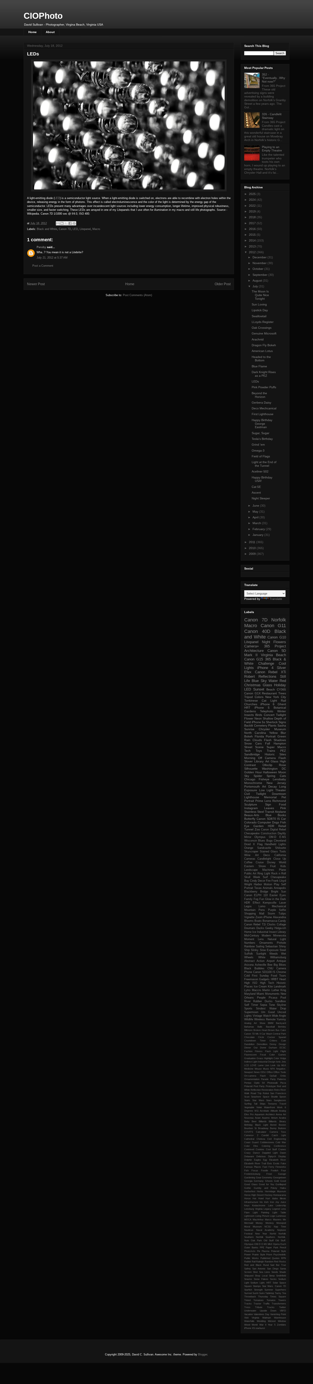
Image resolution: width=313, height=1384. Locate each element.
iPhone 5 (262, 707)
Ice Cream (260, 986)
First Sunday (260, 975)
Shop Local (261, 1275)
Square (248, 1286)
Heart (282, 979)
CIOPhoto (43, 15)
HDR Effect (252, 902)
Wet (283, 953)
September (260, 274)
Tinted (247, 1300)
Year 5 (271, 1324)
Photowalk (272, 1083)
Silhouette (251, 768)
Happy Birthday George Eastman (262, 423)
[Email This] (58, 223)
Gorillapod (281, 1184)
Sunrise (249, 729)
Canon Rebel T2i (255, 924)
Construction (268, 833)
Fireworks (281, 1167)
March (257, 523)
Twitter (282, 1307)
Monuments (272, 993)
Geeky (269, 928)
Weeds (273, 953)
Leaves (269, 808)
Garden (258, 826)
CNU (270, 968)
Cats (283, 776)
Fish (246, 1170)
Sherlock (272, 722)
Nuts (246, 1240)
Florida (259, 736)
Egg (265, 1160)
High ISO (250, 982)
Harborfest (249, 1191)
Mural (247, 1226)
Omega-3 (258, 450)
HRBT (274, 979)
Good (283, 1181)
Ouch (283, 1244)
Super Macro (276, 747)
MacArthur (258, 1219)
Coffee (248, 862)
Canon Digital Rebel (273, 829)
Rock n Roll (278, 873)
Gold (276, 1181)
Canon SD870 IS (268, 818)
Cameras (249, 858)
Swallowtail (259, 316)
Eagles (257, 1160)
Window (282, 1321)
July (256, 286)
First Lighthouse (262, 414)
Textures (272, 1103)
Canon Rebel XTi (270, 672)
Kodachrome (258, 1205)
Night (266, 642)
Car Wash (266, 1033)
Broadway (263, 1128)
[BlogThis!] (62, 223)
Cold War (281, 1142)
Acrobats (264, 1110)
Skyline (281, 1004)
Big (276, 964)
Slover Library (254, 761)
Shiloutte (280, 847)
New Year (261, 1233)
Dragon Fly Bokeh (264, 345)
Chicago (249, 779)
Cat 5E (256, 486)
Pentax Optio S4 (254, 1083)
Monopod (281, 1223)
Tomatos (271, 1300)
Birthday (248, 1125)
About (50, 32)
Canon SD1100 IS (264, 972)
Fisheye (264, 779)
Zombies (281, 1324)
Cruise (260, 862)
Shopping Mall (254, 913)
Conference (280, 1146)
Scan (247, 1096)
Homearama (279, 1195)
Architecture (254, 651)
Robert (249, 677)
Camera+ (251, 646)
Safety (247, 1268)
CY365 (281, 689)
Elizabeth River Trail (255, 1163)
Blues (261, 840)
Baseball (270, 1026)
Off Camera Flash (272, 758)
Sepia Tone (267, 1004)
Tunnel (248, 829)
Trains (271, 750)
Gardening (249, 1177)
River (247, 1001)
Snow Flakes (261, 1279)
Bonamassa (270, 920)
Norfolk (278, 619)
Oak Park (256, 1240)
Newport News (252, 1072)
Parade (264, 1079)
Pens (261, 910)
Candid (265, 1135)
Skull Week (252, 877)
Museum (257, 1226)
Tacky (278, 1293)
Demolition (262, 1044)
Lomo (261, 906)
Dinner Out (250, 1047)
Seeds (274, 1272)
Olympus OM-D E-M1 (270, 837)
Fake (283, 1163)
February (259, 529)
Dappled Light (270, 1152)
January (258, 534)
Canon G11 (273, 625)
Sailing (260, 946)
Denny (273, 1044)
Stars (269, 1100)
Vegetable (249, 1107)
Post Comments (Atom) (137, 295)
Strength (258, 1289)
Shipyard (248, 1275)
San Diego (273, 1268)
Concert (269, 715)
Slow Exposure (269, 950)
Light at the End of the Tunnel (264, 463)
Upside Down (268, 1310)
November (260, 263)
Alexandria (279, 917)
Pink (283, 808)
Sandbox (280, 1001)
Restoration (267, 1090)
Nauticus (248, 1230)
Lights (282, 844)
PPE (262, 1247)
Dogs (275, 822)
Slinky (254, 950)
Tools (282, 851)
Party (273, 1079)
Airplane (280, 811)
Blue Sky (259, 681)
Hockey (268, 1195)
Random (269, 1261)
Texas (258, 888)
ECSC (283, 1047)
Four (283, 1170)
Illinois (283, 1198)
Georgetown (279, 1177)
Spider (258, 776)
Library (282, 931)
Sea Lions (264, 1272)
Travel (282, 1103)
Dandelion (249, 1044)
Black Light (261, 1125)
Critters (273, 1040)
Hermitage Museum (275, 1191)
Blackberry (250, 891)
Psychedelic (279, 1254)
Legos (248, 906)
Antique (281, 960)
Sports (248, 1008)
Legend (276, 1209)
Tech (247, 750)
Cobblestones (267, 1142)
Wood (247, 1324)
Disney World (276, 862)
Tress (247, 1307)
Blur (283, 732)
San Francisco (278, 1093)
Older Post (223, 284)
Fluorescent (250, 1054)
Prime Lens (263, 800)
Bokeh (248, 736)
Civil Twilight (255, 793)
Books (282, 815)
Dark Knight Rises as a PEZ (264, 373)
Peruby (41, 247)
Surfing (247, 1103)
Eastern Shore (255, 866)
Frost (269, 1174)
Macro (96, 229)
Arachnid (258, 339)
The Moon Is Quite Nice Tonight (260, 295)
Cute (283, 1040)
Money (259, 1223)
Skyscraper (251, 851)
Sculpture (250, 804)
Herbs (260, 1191)
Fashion (248, 1051)
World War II (259, 1324)
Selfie (282, 910)
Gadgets (264, 979)
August (258, 280)
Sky (246, 776)
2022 (253, 205)
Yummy (281, 1019)
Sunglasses (280, 1100)
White (261, 957)
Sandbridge (252, 754)
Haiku (283, 1188)
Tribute (258, 1307)
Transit (269, 811)
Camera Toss (278, 1132)
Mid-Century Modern (257, 935)
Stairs (247, 1100)
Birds (258, 715)
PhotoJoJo (249, 1251)
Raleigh (260, 1261)
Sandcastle (264, 847)
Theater (280, 790)
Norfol (273, 1233)
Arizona (249, 964)
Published (265, 1258)
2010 (253, 548)
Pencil (283, 1247)
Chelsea (261, 1139)
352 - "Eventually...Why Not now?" (273, 78)
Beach (270, 689)
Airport (271, 960)
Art (264, 786)
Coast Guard (251, 1142)
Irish (266, 1202)
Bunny (273, 1128)
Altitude (274, 1110)
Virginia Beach (273, 655)
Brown (271, 1030)
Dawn (283, 1152)
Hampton (280, 743)
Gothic (247, 1188)
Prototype (271, 1086)
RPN (283, 1258)
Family (248, 899)
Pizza (283, 1083)
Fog (256, 899)
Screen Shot (251, 1272)
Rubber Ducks (262, 1001)
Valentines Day (261, 1314)
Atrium (274, 1118)
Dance (256, 1152)
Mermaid (248, 1223)
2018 (253, 217)
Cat (264, 700)
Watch (267, 1015)
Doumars (249, 928)
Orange (248, 847)
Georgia (248, 1181)
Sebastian (271, 946)
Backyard (281, 1023)
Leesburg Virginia (253, 1209)
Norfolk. (282, 1237)
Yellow (273, 732)
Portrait (271, 736)
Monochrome (253, 783)
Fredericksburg (252, 1174)
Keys (247, 1205)
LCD (246, 1065)
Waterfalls (249, 1321)
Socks (273, 1279)
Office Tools (279, 1072)
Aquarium (259, 1114)
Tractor (257, 1303)
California (280, 855)
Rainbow (249, 946)
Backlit (248, 725)
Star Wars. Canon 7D (274, 1286)
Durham (273, 1047)
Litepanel (85, 229)
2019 (253, 211)
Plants (272, 725)
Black (247, 968)
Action (260, 960)
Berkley (282, 1026)
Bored (273, 1125)
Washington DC (274, 768)
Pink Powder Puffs (264, 387)
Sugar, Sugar (260, 433)
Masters (277, 1219)
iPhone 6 (267, 704)
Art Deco (262, 855)
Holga (283, 1058)
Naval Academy (265, 1230)
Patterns (281, 1079)
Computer (264, 822)
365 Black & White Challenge (265, 661)
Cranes (282, 1149)
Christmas (252, 685)
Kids (283, 866)
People (261, 997)
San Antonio (258, 1268)
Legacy (267, 1209)
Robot (266, 1093)
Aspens (266, 1118)
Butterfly (249, 818)
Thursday (263, 1296)
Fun (261, 899)
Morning (249, 758)
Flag (260, 844)
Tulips (282, 913)
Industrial (262, 931)
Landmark (280, 986)
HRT (247, 707)
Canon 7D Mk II (252, 1033)
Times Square (278, 1296)
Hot (254, 1198)
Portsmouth (252, 786)
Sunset (258, 689)
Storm (271, 913)
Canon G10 (276, 637)
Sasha (281, 725)
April (256, 517)
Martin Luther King (274, 990)
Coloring (266, 1146)
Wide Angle (279, 1015)
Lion (267, 1065)
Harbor (258, 884)
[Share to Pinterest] (74, 223)
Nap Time (280, 1226)
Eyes (283, 895)
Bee (269, 964)
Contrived (249, 1149)
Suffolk (248, 953)
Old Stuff (269, 1240)
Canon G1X (252, 693)
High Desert (257, 1195)
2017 (253, 223)
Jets (283, 1061)
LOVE (253, 1065)
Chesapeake (252, 833)
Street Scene (254, 747)
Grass (260, 1058)
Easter (274, 895)
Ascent (256, 492)
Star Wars (258, 1100)
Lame (261, 1065)
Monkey (270, 1223)
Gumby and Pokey (265, 1188)
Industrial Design (266, 1061)
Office (270, 1072)
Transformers (279, 1303)
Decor (261, 880)
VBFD (283, 1310)
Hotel (261, 1198)
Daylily (282, 833)
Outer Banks (251, 1247)
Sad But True (278, 1265)
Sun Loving (259, 304)
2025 (253, 194)
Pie (258, 1251)
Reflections (267, 677)
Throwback (250, 1296)
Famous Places (252, 1167)
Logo (272, 1216)
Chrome (281, 972)
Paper (269, 1247)
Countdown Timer (255, 1040)
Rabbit (247, 1261)
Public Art (250, 873)
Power (247, 1254)
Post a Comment (42, 265)
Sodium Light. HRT (260, 1282)
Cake (283, 1030)
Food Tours (278, 975)
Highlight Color (271, 1058)
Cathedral (249, 1139)
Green (281, 736)
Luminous (281, 1216)
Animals (268, 888)
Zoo (257, 829)
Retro (277, 1090)
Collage (281, 924)
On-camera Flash (255, 1075)
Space (282, 1282)
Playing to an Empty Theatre (272, 148)
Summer (268, 1289)
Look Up (275, 1065)
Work (280, 1107)
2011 (252, 542)
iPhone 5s (258, 722)
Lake (270, 1205)
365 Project (275, 646)
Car (283, 818)
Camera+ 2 (251, 1135)
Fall (267, 743)
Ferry (271, 1167)
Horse (247, 1198)
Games (282, 1054)
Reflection (256, 1090)
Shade (282, 1272)
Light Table (279, 1212)
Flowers (279, 642)
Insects (249, 715)
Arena (279, 1114)
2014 (253, 240)
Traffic (266, 1303)
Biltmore (248, 1030)
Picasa (273, 997)
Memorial (270, 797)
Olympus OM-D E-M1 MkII (258, 1244)
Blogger (202, 1354)
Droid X (249, 844)
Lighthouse (251, 797)
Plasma (265, 1251)
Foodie (264, 1170)
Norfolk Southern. (266, 1237)
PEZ (283, 750)
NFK (272, 1068)
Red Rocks (280, 1261)
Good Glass (251, 1184)
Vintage (257, 1015)
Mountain (250, 910)
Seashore (256, 1096)
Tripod (248, 697)
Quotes (276, 1258)
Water (273, 681)
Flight (283, 1051)
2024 (253, 199)
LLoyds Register (263, 322)
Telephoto (266, 711)
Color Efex (251, 1146)
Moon (282, 772)
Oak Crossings (261, 327)
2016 (253, 229)
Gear (258, 1177)
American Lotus (262, 351)
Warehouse (280, 1317)
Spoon (282, 1096)
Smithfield (281, 1275)
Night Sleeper (261, 498)
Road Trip (256, 1093)
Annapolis (280, 888)
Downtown (279, 793)
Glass (267, 685)
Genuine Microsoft (264, 333)
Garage (282, 1174)
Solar (275, 1282)
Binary (282, 1121)
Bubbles (259, 968)
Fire (268, 880)
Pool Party (259, 1086)
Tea (284, 1293)
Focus (254, 1170)
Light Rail (278, 700)
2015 (253, 234)
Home (32, 32)
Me (284, 1219)
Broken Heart (260, 1030)
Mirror (247, 837)
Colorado (250, 822)
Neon (258, 718)
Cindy (253, 880)
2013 (253, 246)
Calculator (261, 1132)
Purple (272, 910)
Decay (272, 786)
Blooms (249, 920)
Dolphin (248, 1160)
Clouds (257, 740)
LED (57, 198)
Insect (273, 931)
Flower (248, 718)
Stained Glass (269, 851)
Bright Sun (278, 891)
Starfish (248, 1289)
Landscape (251, 869)
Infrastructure (251, 1202)
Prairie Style (258, 1254)
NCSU (267, 1226)
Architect (270, 1114)
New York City (275, 697)
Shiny (282, 946)
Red (283, 681)
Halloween (270, 772)
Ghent (282, 704)
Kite (270, 986)
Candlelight (264, 858)
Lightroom (249, 1216)
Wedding (261, 1321)
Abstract (249, 960)
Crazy (247, 1152)
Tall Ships (259, 1103)
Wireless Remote (265, 1019)
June (256, 505)
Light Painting (261, 1212)
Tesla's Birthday (262, 438)
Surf (265, 877)
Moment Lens (254, 939)
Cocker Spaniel (276, 1037)
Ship (247, 950)
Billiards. (273, 1121)
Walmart (266, 1317)
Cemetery (260, 725)
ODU (263, 1072)
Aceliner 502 (260, 471)
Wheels (248, 957)
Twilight (281, 715)
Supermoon (251, 1012)
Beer (254, 1121)
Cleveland (280, 840)
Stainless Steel (254, 811)
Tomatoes (258, 1300)
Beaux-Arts (251, 815)
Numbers (249, 942)
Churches (250, 704)
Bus (278, 1030)
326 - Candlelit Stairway (271, 115)
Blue (268, 815)
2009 (253, 553)
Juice (283, 1202)
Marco (268, 1219)
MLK (283, 1065)
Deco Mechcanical (264, 408)
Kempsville (269, 902)
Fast (265, 1167)
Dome (263, 1047)
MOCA (247, 1219)
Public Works (251, 1258)
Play (276, 884)
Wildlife (248, 1019)
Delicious (261, 1156)
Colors (259, 697)
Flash (267, 740)
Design (282, 1044)
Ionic (278, 1061)
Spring (271, 776)
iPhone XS (249, 1328)
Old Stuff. (280, 1240)
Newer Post (36, 284)
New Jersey (276, 783)
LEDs (255, 381)
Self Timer (251, 1004)
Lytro (247, 990)
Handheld (270, 844)
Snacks (248, 1279)
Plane (282, 869)
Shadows (280, 740)
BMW (270, 1023)
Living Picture (262, 1216)
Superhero (280, 1289)
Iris (261, 1202)
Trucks (270, 1307)
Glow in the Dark (275, 899)
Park (275, 1247)
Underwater (250, 1310)
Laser (282, 902)
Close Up (279, 858)
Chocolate (249, 1037)
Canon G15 (253, 659)
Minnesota (279, 935)
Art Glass (271, 761)
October (258, 268)
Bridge (264, 891)
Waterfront (269, 1107)
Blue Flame (259, 366)
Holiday (280, 685)
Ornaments (266, 942)
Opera (276, 1244)
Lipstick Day (260, 310)
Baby (247, 1121)
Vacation (248, 1314)
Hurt (268, 1198)
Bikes (282, 964)
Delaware (249, 1156)
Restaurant (269, 693)
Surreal (248, 1293)
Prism (269, 1254)
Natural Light (277, 939)
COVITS (248, 1132)
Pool (283, 997)
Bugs (269, 840)
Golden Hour (253, 772)
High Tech (267, 982)
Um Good (268, 1012)
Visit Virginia (251, 1317)
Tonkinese (251, 700)
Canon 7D (65, 229)
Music (266, 1068)
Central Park (279, 1033)
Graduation (250, 1058)
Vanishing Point (278, 1314)
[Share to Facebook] (70, 223)
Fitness (259, 1051)
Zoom (259, 917)
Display (282, 1156)
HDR (271, 826)
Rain (247, 740)
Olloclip (267, 765)
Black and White (47, 229)
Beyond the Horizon (259, 394)
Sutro (262, 1293)
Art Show (259, 1023)
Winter (281, 711)
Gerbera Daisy (261, 402)
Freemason (251, 979)
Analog (247, 1023)
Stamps (257, 1286)
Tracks (248, 1303)
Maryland (250, 993)
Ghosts (269, 1181)
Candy (282, 920)
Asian (258, 1118)
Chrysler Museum (272, 729)
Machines (268, 869)
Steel (283, 950)
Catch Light (279, 1135)
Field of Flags (261, 456)
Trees (282, 693)
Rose (282, 765)
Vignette (249, 917)
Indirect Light (250, 1061)
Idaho (275, 1198)
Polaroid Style (278, 1251)
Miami (260, 993)
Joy (277, 1202)
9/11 (256, 1110)
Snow (248, 743)
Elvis (269, 1163)
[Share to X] (66, 223)
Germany (259, 1181)
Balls (259, 1026)
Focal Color (267, 1054)
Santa (283, 1268)
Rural (266, 1265)
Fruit (273, 866)
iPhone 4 (265, 668)
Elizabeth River (277, 1160)
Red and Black (252, 1265)
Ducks (260, 928)
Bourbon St (250, 1128)
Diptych (272, 1156)
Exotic (276, 1163)
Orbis (283, 1075)
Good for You (266, 1184)
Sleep (272, 1275)
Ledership (281, 1205)
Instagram (251, 808)
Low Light (266, 790)
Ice (254, 931)
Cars (258, 743)
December (260, 257)
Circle (261, 1037)
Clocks (271, 924)
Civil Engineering (276, 1139)
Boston (282, 1125)
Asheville (260, 964)
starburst (260, 1328)
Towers (282, 1300)
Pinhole (281, 942)
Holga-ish (280, 928)
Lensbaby (279, 779)
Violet (259, 1107)
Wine (247, 855)
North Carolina (255, 732)
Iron (272, 1202)
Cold (247, 975)
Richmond (279, 800)
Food (282, 804)
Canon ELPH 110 (256, 895)
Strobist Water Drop (271, 1008)
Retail (282, 826)
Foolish (274, 1170)
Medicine (248, 1068)
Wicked (272, 1321)
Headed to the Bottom (261, 358)
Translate (276, 598)
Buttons (282, 1128)
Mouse (258, 1068)
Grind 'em (258, 444)
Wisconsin (250, 840)
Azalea (282, 1118)
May (256, 511)
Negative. (281, 1068)
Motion (268, 884)
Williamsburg (278, 957)
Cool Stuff (271, 1149)
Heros (247, 1195)
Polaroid (248, 1086)
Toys (259, 750)
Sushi (255, 1293)
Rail (254, 1261)
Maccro (256, 990)
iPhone (267, 917)
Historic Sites (275, 754)
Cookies (260, 1149)
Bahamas (249, 1026)
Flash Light (271, 1051)
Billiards (263, 1121)
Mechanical (279, 906)
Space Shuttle (270, 1096)
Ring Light (263, 873)
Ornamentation (252, 1079)
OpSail (273, 1075)
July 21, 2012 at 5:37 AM (52, 257)
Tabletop (269, 1293)
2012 (253, 252)
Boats (258, 920)
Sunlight (261, 953)
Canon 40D (257, 631)
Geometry (267, 1177)
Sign (268, 804)
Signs (282, 722)
